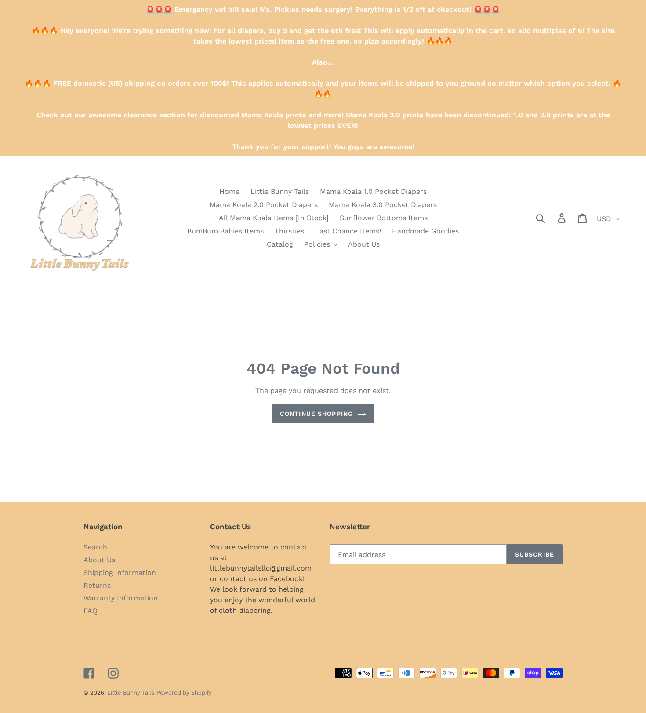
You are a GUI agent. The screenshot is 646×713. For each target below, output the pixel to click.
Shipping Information (119, 572)
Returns (97, 585)
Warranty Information (120, 598)
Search (95, 547)
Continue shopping (316, 413)
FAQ (90, 611)
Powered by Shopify (184, 692)
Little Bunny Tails (130, 692)
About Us (99, 560)
